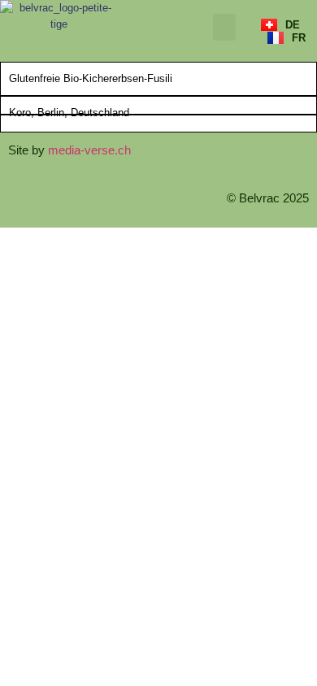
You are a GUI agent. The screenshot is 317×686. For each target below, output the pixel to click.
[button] (224, 27)
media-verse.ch (89, 150)
